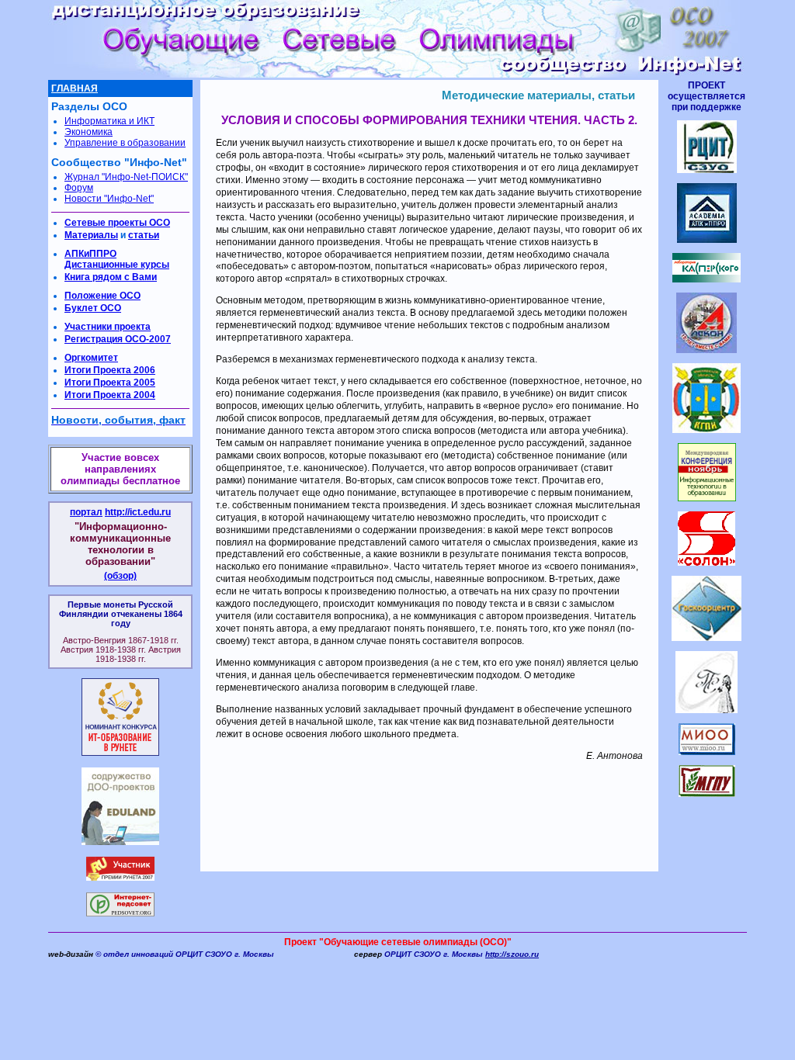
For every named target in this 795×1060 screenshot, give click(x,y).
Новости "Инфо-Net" (109, 198)
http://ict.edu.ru (138, 512)
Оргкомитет (91, 357)
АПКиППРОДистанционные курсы (116, 259)
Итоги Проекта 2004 (109, 395)
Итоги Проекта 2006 (109, 370)
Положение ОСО (102, 295)
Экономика (88, 131)
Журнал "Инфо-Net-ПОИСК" (126, 176)
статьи (143, 235)
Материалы (91, 235)
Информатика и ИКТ (109, 121)
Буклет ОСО (92, 308)
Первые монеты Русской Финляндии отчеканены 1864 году (120, 614)
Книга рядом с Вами (110, 277)
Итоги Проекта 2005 (109, 382)
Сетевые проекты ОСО (117, 222)
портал (86, 512)
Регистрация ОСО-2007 (117, 339)
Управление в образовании (125, 142)
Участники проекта (107, 326)
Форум (78, 187)
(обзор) (120, 575)
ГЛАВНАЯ (74, 88)
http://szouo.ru (512, 954)
